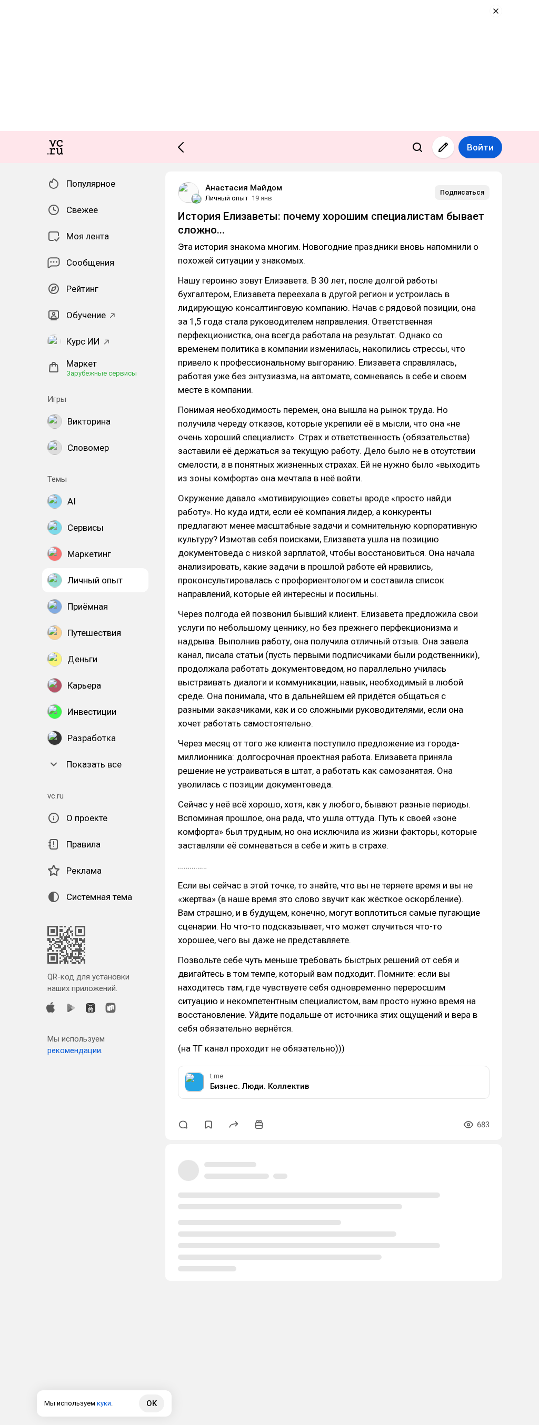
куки (104, 1403)
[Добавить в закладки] (208, 1124)
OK (151, 1403)
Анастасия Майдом (243, 188)
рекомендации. (75, 1050)
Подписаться (462, 192)
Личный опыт (226, 198)
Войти (480, 147)
